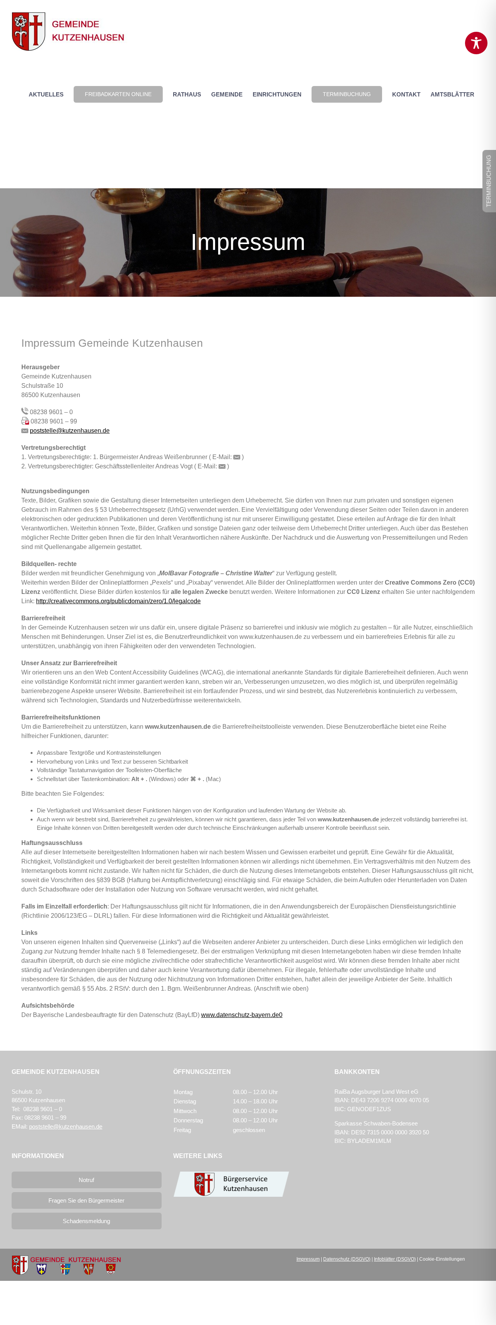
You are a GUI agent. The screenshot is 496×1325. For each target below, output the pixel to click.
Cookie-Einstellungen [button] (442, 1259)
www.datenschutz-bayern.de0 (241, 1015)
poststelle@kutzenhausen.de (70, 430)
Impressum (308, 1259)
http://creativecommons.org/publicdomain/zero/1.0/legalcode (118, 601)
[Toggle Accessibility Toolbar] (476, 43)
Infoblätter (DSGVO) (395, 1259)
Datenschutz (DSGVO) (346, 1259)
